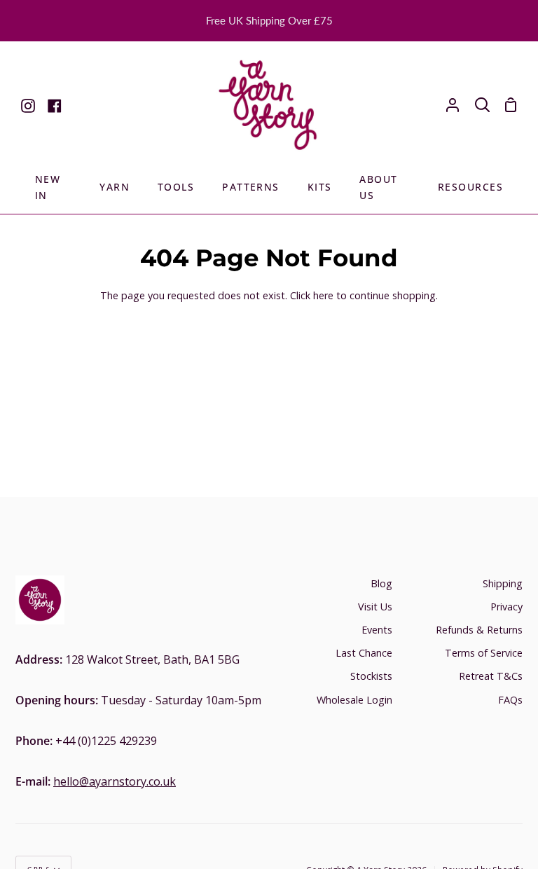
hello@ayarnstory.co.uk (114, 781)
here (323, 295)
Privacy (506, 606)
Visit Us (375, 606)
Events (376, 629)
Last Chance (364, 652)
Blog (381, 583)
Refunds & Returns (479, 629)
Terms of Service (484, 652)
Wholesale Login (354, 699)
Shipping (503, 583)
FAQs (510, 699)
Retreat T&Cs (491, 676)
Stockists (371, 676)
